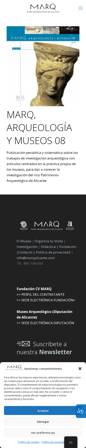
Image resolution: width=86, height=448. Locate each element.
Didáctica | (50, 246)
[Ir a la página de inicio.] (43, 8)
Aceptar (43, 411)
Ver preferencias (43, 433)
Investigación (27, 246)
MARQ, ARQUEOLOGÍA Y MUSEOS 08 (39, 127)
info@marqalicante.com (36, 258)
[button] (80, 369)
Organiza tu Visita (49, 241)
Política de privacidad (53, 442)
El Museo (24, 241)
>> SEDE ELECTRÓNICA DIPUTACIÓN (45, 323)
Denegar (43, 422)
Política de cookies (28, 442)
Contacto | (26, 252)
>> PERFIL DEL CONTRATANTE (41, 294)
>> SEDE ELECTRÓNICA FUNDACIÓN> (46, 300)
